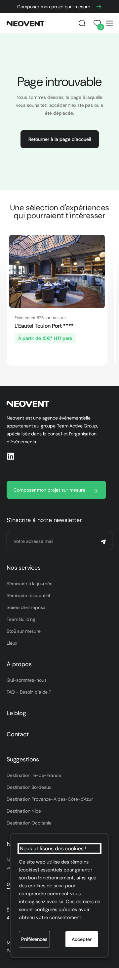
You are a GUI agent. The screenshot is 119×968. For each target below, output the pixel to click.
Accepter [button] (82, 939)
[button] (82, 23)
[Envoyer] (103, 541)
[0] (96, 23)
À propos (19, 664)
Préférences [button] (34, 939)
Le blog (16, 713)
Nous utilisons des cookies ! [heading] (53, 848)
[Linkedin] (11, 456)
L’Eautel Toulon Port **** (44, 325)
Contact (18, 734)
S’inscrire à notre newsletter (44, 520)
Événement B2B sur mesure (40, 317)
